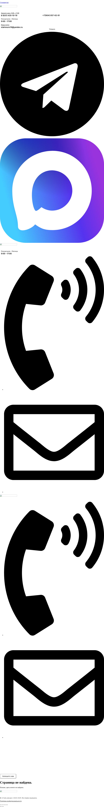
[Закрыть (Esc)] (7, 804)
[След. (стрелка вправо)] (3, 806)
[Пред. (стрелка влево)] (1, 806)
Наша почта (5, 25)
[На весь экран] (3, 804)
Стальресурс (4, 2)
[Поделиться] (5, 804)
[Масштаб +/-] (1, 804)
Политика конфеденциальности (11, 801)
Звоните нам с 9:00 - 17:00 (10, 13)
